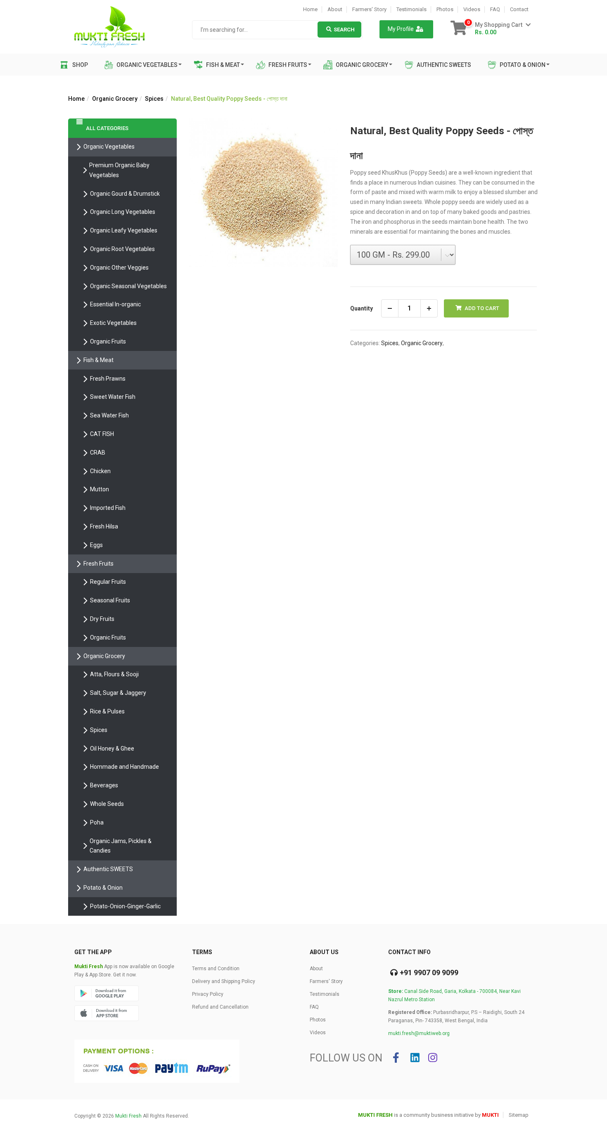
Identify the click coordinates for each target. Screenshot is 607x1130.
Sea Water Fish (109, 415)
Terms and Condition (215, 968)
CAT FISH (102, 434)
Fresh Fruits (287, 65)
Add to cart (481, 308)
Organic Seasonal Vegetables (128, 286)
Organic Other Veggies (119, 267)
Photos (444, 9)
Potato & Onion (521, 65)
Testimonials (411, 9)
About (334, 9)
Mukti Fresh (128, 1116)
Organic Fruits (108, 341)
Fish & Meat (222, 65)
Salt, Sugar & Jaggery (118, 692)
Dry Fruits (102, 619)
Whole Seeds (107, 804)
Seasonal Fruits (110, 600)
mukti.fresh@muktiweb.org (419, 1033)
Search (344, 29)
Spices (154, 98)
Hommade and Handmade (124, 766)
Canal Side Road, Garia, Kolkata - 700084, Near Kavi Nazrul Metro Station (454, 995)
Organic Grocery (361, 65)
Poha (97, 822)
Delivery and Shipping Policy (223, 981)
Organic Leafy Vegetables (123, 230)
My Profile (401, 29)
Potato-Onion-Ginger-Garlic (125, 906)
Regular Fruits (108, 581)
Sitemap (519, 1115)
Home (310, 9)
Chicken (100, 471)
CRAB (97, 452)
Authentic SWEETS (443, 65)
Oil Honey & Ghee (112, 748)
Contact (519, 9)
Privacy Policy (207, 994)
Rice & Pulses (107, 711)
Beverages (104, 785)
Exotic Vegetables (113, 323)
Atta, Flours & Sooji (114, 674)
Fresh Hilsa (104, 526)
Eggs (96, 545)
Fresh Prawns (108, 378)
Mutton (99, 489)
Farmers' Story (369, 9)
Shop (80, 65)
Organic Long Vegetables (122, 211)
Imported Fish (108, 508)
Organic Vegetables (146, 65)
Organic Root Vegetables (122, 249)
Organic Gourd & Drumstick (125, 193)
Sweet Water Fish (112, 396)
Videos (471, 9)
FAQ (495, 9)
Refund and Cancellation (220, 1007)
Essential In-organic (115, 304)
